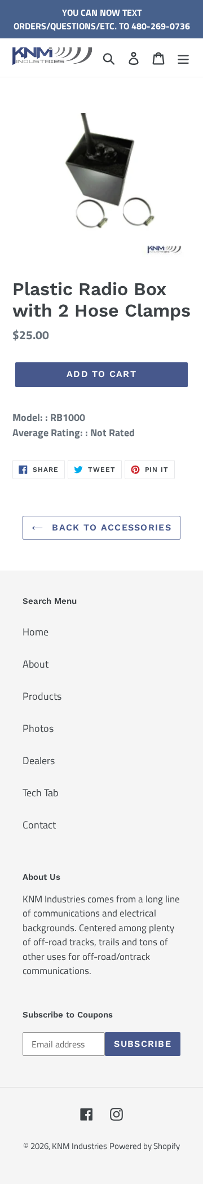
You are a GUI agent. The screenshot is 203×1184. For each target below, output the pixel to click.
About (35, 664)
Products (42, 696)
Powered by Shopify (144, 1145)
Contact (39, 824)
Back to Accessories (109, 527)
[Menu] (183, 57)
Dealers (39, 760)
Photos (38, 728)
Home (35, 631)
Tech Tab (40, 792)
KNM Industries (79, 1145)
